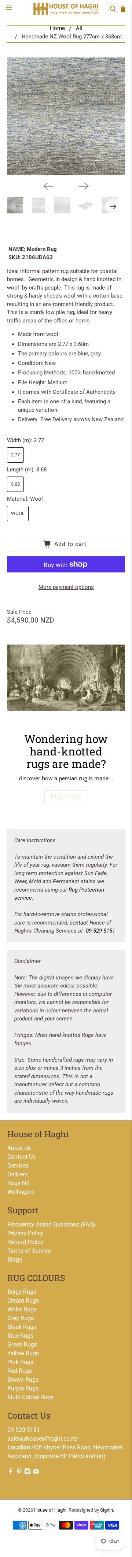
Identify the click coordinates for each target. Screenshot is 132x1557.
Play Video (66, 796)
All (79, 28)
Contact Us (21, 1156)
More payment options (66, 587)
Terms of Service (29, 1250)
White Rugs (22, 1309)
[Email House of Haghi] (36, 1472)
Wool (18, 513)
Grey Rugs (20, 1318)
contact (79, 922)
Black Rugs (21, 1326)
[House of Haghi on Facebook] (10, 1472)
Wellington (21, 1191)
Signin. (107, 1510)
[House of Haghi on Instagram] (27, 1472)
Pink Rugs (20, 1362)
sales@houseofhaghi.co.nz (42, 1438)
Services (18, 1165)
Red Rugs (19, 1370)
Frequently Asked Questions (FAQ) (51, 1224)
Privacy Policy (25, 1233)
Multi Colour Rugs (30, 1397)
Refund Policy (25, 1242)
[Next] (83, 186)
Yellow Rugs (23, 1353)
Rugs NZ (18, 1183)
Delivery (17, 1174)
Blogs (14, 1259)
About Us (19, 1148)
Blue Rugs (20, 1335)
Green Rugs (22, 1344)
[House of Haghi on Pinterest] (19, 1472)
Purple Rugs (22, 1388)
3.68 (15, 484)
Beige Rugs (21, 1291)
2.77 (15, 455)
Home (57, 28)
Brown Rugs (22, 1379)
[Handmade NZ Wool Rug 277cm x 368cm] (66, 116)
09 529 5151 (100, 930)
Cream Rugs (23, 1300)
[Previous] (48, 186)
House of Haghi (50, 1510)
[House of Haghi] (66, 9)
